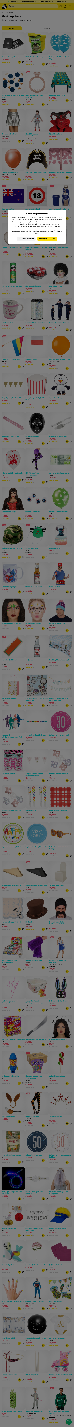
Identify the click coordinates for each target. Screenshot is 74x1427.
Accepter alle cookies (47, 239)
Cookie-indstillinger (26, 239)
